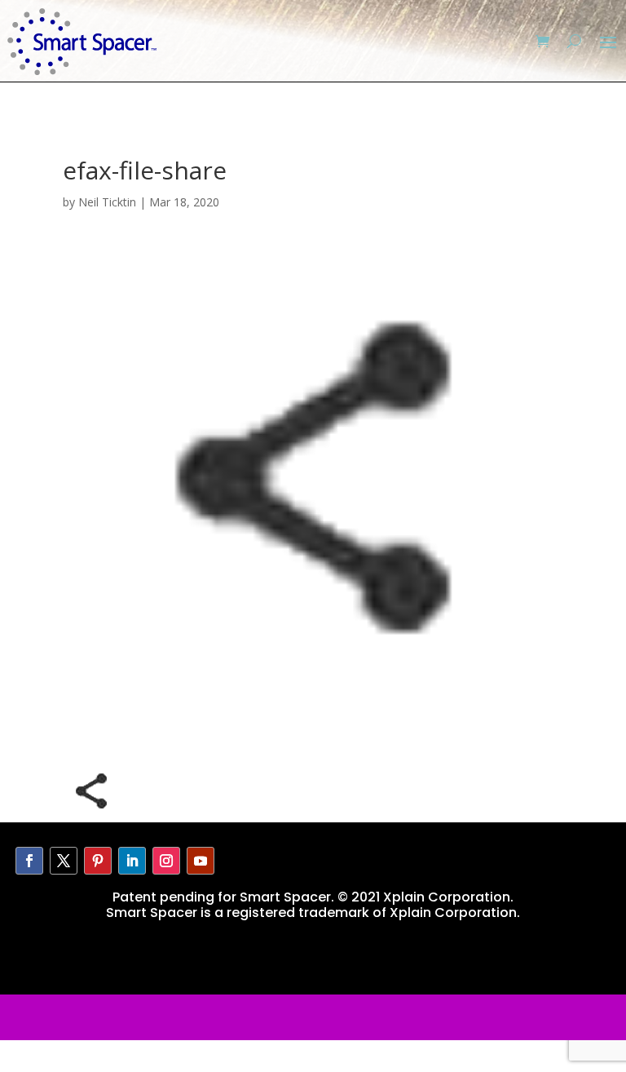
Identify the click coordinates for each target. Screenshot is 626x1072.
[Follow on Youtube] (200, 861)
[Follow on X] (63, 861)
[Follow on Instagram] (166, 861)
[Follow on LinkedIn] (132, 861)
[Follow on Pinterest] (98, 861)
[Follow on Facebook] (29, 861)
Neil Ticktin (107, 202)
